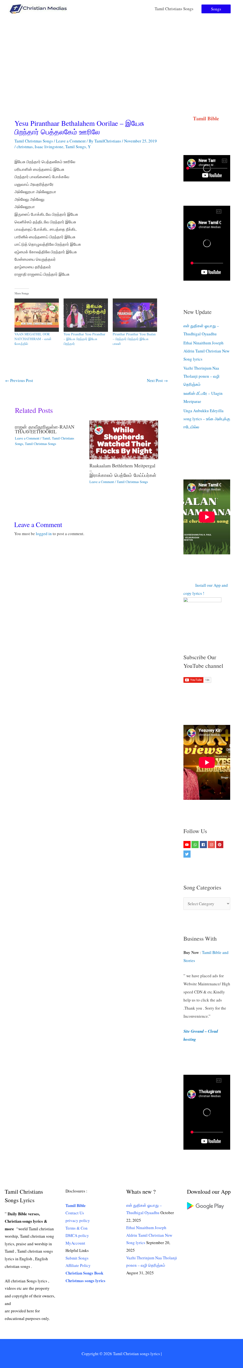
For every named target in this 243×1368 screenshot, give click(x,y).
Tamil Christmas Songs (33, 141)
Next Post (157, 380)
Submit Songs (77, 1258)
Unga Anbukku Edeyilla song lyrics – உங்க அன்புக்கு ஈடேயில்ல (206, 419)
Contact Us (74, 1213)
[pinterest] (220, 844)
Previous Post (19, 380)
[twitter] (187, 854)
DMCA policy (77, 1235)
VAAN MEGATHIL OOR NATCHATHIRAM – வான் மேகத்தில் (32, 339)
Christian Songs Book (84, 1273)
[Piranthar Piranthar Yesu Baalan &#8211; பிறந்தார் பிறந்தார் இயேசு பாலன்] (135, 315)
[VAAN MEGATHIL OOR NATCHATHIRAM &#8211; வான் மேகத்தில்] (36, 315)
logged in (44, 533)
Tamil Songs (75, 146)
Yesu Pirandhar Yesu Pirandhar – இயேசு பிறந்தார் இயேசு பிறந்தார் (84, 339)
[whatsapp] (196, 844)
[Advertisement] (121, 53)
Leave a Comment (71, 141)
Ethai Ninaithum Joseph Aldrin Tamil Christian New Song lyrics (206, 351)
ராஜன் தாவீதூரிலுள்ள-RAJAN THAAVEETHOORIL (44, 429)
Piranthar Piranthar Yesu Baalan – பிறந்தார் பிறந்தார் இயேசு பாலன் (134, 339)
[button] (216, 9)
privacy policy (77, 1220)
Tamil (46, 438)
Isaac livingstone (49, 146)
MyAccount (75, 1243)
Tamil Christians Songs (174, 8)
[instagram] (212, 844)
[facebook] (204, 844)
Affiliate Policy (78, 1265)
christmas (25, 146)
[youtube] (187, 844)
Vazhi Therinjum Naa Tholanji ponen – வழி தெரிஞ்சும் (201, 376)
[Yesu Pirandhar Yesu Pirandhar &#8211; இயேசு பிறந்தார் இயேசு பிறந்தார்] (86, 315)
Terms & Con (76, 1228)
